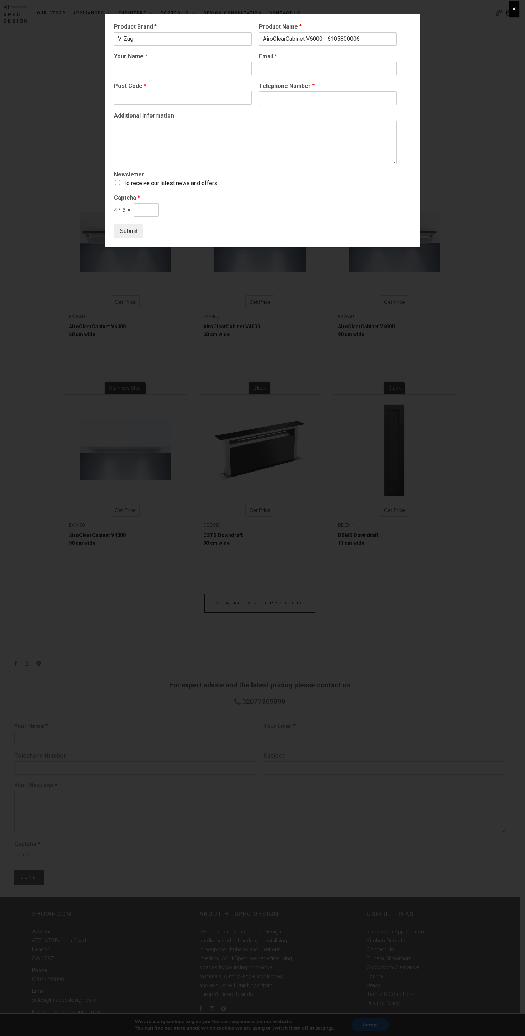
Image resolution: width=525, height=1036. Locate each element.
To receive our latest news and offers (170, 183)
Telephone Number (287, 86)
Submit (129, 231)
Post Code (130, 86)
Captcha (127, 197)
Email (268, 56)
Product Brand (135, 26)
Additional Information (144, 115)
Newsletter (129, 174)
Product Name (280, 26)
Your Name (131, 56)
